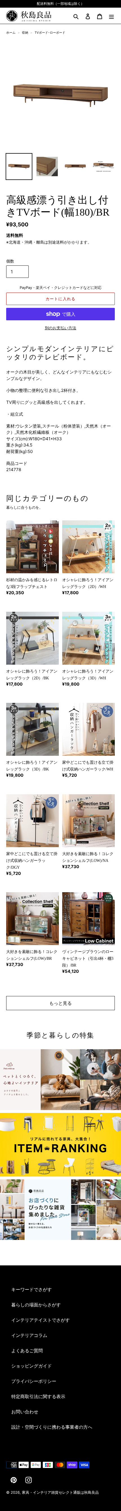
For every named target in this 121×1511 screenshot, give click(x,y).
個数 (10, 261)
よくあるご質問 (27, 1350)
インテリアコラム (29, 1335)
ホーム (10, 33)
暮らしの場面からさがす (36, 1305)
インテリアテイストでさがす (40, 1320)
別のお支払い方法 (60, 327)
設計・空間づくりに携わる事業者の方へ (51, 1427)
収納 (25, 33)
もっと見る (60, 1003)
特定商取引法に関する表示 (38, 1396)
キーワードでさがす (31, 1289)
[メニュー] (111, 16)
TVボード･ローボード (50, 33)
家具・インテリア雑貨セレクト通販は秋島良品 (60, 1492)
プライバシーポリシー (33, 1381)
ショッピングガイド (31, 1366)
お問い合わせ (24, 1412)
